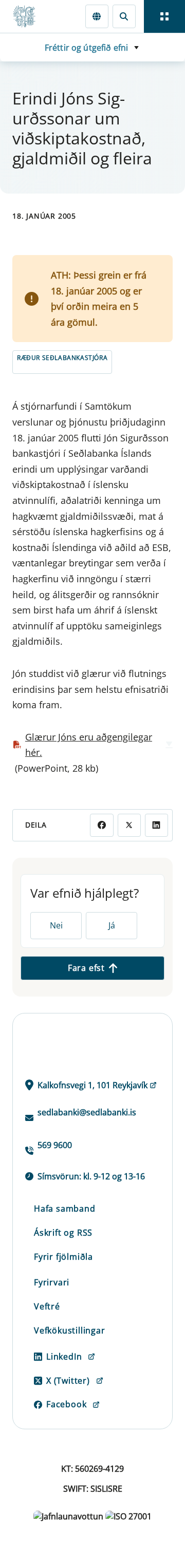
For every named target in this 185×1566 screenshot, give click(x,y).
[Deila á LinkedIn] (156, 825)
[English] (96, 16)
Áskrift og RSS (63, 1232)
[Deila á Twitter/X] (129, 825)
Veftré (47, 1306)
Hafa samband (65, 1208)
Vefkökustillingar (69, 1330)
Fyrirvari (51, 1282)
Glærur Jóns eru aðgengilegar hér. (88, 745)
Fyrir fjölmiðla (63, 1256)
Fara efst (86, 968)
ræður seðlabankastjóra (62, 357)
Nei (56, 925)
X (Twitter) (68, 1380)
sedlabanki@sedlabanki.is (87, 1112)
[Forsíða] (28, 16)
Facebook (66, 1404)
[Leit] (124, 16)
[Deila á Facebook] (101, 825)
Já (111, 925)
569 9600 (55, 1145)
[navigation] (164, 16)
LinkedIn (64, 1356)
